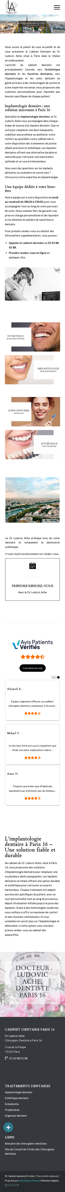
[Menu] (55, 7)
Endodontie (12, 1108)
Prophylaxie (12, 1114)
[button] (8, 1127)
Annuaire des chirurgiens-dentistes (26, 1148)
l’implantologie (14, 78)
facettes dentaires (40, 73)
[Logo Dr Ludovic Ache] (27, 7)
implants (52, 880)
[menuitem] (55, 7)
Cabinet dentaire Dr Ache (21, 1180)
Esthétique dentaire (17, 1102)
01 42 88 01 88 (18, 1062)
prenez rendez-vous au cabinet (23, 934)
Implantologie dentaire (18, 1096)
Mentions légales (50, 1185)
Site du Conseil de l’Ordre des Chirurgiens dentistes (29, 1156)
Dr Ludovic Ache (15, 1040)
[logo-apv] (32, 644)
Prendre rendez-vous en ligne (27, 252)
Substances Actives (29, 1185)
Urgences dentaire (16, 1120)
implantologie (15, 876)
